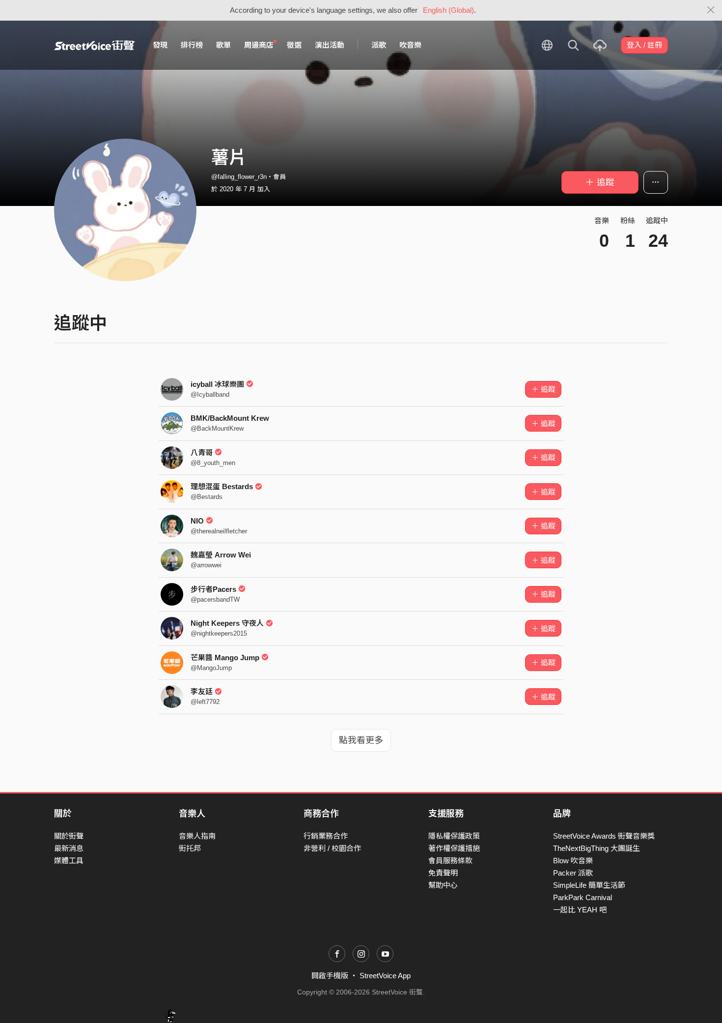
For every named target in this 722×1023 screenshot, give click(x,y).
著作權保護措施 (454, 848)
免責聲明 (443, 873)
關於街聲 (68, 836)
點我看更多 (361, 740)
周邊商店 (259, 45)
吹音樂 (410, 45)
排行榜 (192, 45)
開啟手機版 (329, 975)
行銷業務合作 (326, 836)
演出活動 (329, 45)
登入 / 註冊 (644, 45)
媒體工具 (68, 860)
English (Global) (448, 10)
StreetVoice (94, 45)
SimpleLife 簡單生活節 (589, 885)
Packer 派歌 (573, 873)
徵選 (294, 45)
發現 (160, 45)
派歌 (378, 45)
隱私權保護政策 (454, 836)
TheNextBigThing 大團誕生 (596, 848)
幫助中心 (443, 885)
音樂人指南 (197, 836)
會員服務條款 (450, 860)
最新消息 (68, 848)
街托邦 (190, 848)
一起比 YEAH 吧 (580, 910)
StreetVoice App (385, 975)
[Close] (711, 10)
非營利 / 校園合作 (332, 848)
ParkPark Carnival (582, 897)
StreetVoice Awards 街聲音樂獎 (604, 836)
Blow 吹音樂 (573, 860)
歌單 (223, 45)
